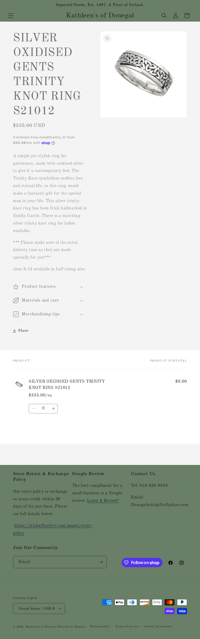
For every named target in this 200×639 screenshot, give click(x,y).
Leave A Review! (102, 501)
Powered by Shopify (71, 626)
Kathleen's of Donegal (41, 626)
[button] (11, 15)
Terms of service (127, 626)
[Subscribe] (101, 562)
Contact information (158, 626)
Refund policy (100, 626)
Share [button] (23, 331)
